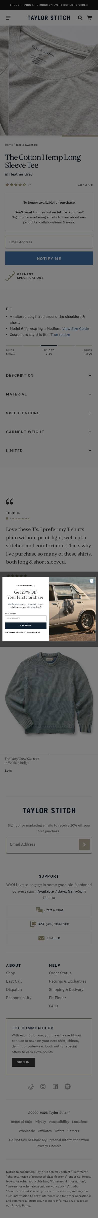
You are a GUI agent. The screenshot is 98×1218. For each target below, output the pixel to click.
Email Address (10, 613)
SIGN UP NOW (26, 625)
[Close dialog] (91, 581)
